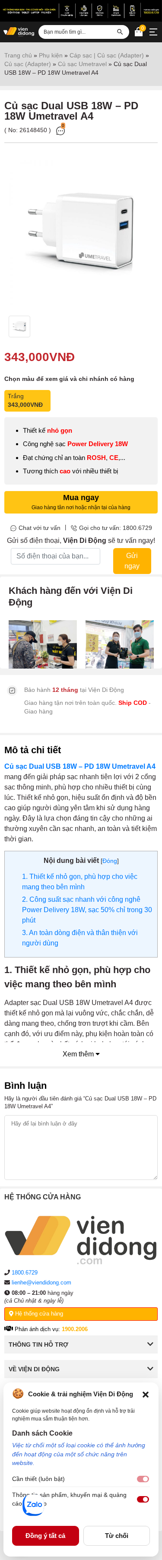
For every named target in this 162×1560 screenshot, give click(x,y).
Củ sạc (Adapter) (27, 63)
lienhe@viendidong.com (41, 1282)
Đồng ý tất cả (45, 1535)
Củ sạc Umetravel (82, 63)
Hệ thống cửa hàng (38, 1313)
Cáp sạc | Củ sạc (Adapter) (107, 55)
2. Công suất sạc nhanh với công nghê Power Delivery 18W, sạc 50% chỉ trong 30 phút (87, 910)
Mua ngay (81, 501)
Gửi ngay (132, 561)
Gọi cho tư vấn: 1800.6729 (115, 527)
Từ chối (116, 1535)
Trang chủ (18, 55)
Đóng (109, 860)
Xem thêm (79, 1054)
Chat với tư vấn (39, 527)
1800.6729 (25, 1272)
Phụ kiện (51, 55)
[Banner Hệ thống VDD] (81, 10)
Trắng (25, 400)
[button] (145, 1393)
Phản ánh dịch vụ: (50, 1329)
